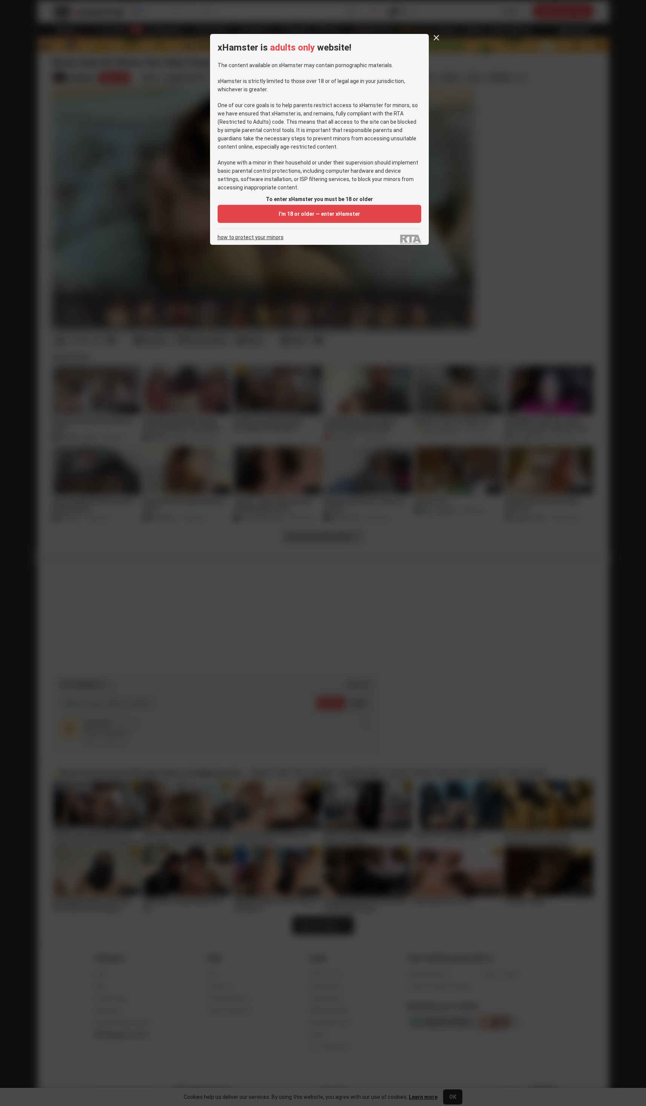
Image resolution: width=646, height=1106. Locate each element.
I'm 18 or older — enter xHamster (319, 214)
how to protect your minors (251, 237)
